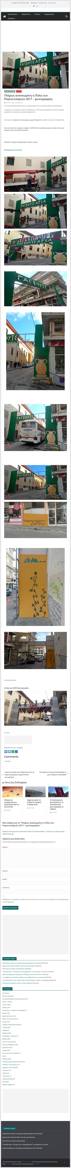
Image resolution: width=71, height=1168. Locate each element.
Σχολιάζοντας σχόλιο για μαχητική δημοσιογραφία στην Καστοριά (21, 963)
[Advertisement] (35, 39)
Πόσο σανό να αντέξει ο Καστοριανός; (13, 969)
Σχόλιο (5, 847)
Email (4, 879)
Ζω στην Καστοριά (7, 1042)
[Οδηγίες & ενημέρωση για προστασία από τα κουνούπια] (12, 788)
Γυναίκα (4, 1027)
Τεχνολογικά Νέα (7, 1079)
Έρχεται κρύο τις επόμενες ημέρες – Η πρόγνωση (34, 802)
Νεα (3, 1056)
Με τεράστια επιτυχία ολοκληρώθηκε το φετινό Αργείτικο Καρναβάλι (52, 773)
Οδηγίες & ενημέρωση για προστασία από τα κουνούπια (11, 803)
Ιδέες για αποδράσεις (8, 1044)
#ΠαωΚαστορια (49, 14)
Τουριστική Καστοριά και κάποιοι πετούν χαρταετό (17, 983)
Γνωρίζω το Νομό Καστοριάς (10, 1024)
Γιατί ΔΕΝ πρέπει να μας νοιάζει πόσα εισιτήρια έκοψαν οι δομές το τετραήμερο (25, 980)
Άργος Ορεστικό (7, 1016)
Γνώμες (4, 1022)
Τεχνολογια (5, 1076)
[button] (18, 14)
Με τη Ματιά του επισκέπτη (10, 1053)
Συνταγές (5, 1070)
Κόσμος (4, 1050)
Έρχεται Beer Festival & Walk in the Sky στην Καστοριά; (48, 2)
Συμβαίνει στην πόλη (8, 1067)
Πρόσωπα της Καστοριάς (9, 1064)
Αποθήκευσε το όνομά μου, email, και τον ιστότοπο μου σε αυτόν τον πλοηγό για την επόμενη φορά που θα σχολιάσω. (35, 900)
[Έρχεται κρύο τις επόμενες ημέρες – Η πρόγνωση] (35, 788)
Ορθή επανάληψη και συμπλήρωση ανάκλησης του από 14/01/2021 (22, 974)
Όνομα (5, 871)
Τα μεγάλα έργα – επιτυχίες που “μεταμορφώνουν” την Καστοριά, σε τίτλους (24, 971)
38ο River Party (6, 996)
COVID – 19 (5, 1002)
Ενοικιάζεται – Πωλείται (9, 1036)
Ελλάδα (4, 1033)
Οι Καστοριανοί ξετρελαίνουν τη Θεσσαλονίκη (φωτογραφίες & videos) (56, 804)
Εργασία (4, 1039)
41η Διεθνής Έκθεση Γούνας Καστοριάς (13, 999)
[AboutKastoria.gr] (4, 16)
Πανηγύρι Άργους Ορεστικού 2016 (12, 1062)
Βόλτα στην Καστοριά (10, 91)
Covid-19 (4, 1004)
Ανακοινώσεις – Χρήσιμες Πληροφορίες (13, 1010)
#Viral (4, 993)
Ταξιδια (4, 1073)
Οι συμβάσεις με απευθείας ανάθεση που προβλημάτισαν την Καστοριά (23, 977)
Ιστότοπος (5, 888)
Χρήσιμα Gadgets (7, 1084)
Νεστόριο (5, 1059)
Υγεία (4, 1082)
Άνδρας (4, 1013)
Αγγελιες (37, 14)
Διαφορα (4, 1030)
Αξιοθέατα (11, 18)
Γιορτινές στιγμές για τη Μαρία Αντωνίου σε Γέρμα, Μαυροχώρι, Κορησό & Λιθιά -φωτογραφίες (19, 774)
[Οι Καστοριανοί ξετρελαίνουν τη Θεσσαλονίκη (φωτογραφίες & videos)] (58, 788)
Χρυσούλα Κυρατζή (17, 102)
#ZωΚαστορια (26, 14)
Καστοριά (19, 91)
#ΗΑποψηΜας (12, 14)
